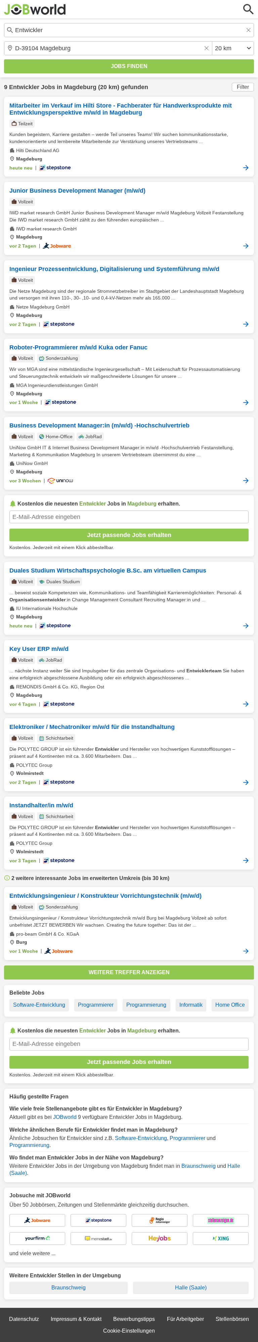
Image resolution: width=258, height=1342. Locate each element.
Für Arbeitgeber (185, 1319)
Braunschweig (198, 1166)
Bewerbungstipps (134, 1319)
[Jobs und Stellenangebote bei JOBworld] (35, 9)
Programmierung (146, 1005)
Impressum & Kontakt (76, 1319)
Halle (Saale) (191, 1287)
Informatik (191, 1005)
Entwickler (24, 87)
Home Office (230, 1005)
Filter (243, 87)
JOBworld (65, 1117)
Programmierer (96, 1005)
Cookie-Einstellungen (129, 1331)
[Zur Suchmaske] (248, 9)
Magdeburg (80, 87)
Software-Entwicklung (39, 1005)
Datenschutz (24, 1319)
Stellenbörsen (232, 1319)
